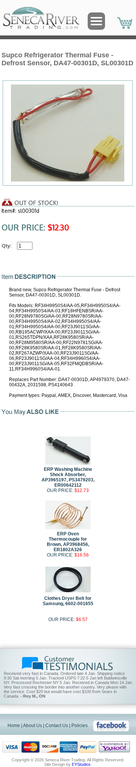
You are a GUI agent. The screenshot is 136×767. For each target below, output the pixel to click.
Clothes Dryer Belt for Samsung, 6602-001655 (68, 601)
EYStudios (81, 764)
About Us (32, 725)
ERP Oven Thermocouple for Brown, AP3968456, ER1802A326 (68, 541)
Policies (79, 725)
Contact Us (56, 725)
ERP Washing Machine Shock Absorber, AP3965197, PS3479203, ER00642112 (68, 477)
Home (14, 725)
